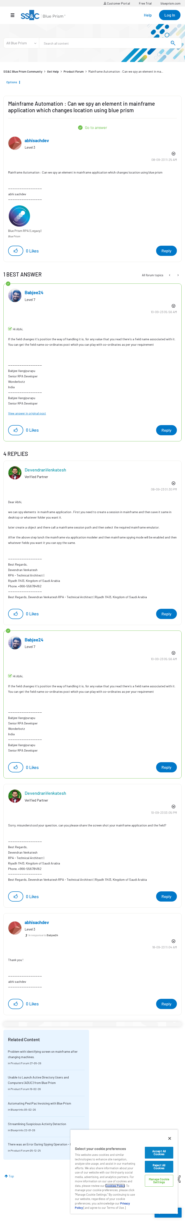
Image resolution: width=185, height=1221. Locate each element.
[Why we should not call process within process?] (178, 275)
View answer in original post (27, 413)
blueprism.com (170, 3)
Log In (169, 14)
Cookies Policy (115, 1186)
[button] (15, 251)
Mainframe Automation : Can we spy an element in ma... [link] (125, 71)
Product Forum (74, 71)
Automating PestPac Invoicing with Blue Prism (39, 1103)
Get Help (53, 71)
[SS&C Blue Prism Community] (43, 15)
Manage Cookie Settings (159, 1180)
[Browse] (15, 15)
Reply (166, 250)
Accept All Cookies (159, 1152)
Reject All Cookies (159, 1166)
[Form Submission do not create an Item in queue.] (170, 275)
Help (148, 14)
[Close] (170, 1138)
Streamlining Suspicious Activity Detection (37, 1124)
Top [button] (11, 1176)
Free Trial (145, 3)
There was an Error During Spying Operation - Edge (42, 1144)
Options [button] (11, 82)
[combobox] (110, 43)
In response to (43, 935)
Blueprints (17, 1109)
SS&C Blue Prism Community (22, 71)
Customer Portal (118, 3)
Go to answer (96, 127)
